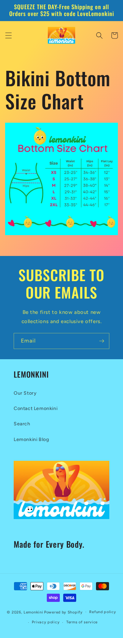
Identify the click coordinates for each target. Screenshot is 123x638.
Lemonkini (33, 612)
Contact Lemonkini (35, 408)
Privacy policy (45, 622)
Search (22, 424)
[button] (8, 35)
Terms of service (82, 622)
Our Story (25, 393)
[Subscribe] (101, 341)
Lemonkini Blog (31, 439)
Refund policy (102, 612)
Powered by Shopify (63, 612)
